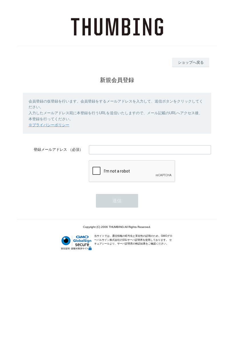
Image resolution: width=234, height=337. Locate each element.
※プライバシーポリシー (49, 125)
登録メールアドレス (50, 149)
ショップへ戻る (191, 62)
